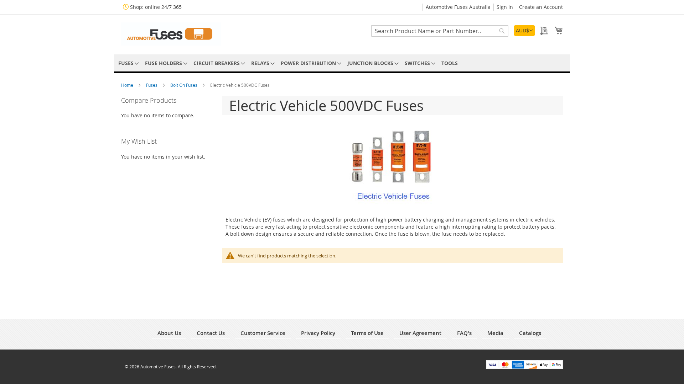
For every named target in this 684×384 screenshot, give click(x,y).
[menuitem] (127, 63)
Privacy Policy (318, 333)
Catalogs (530, 333)
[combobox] (439, 31)
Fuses (152, 85)
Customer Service (262, 333)
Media (495, 333)
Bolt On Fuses (184, 85)
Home (127, 85)
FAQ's (464, 333)
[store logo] (171, 34)
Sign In (505, 7)
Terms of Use (367, 333)
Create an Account (541, 7)
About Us (169, 333)
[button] (524, 30)
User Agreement (420, 333)
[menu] (342, 63)
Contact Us (211, 333)
